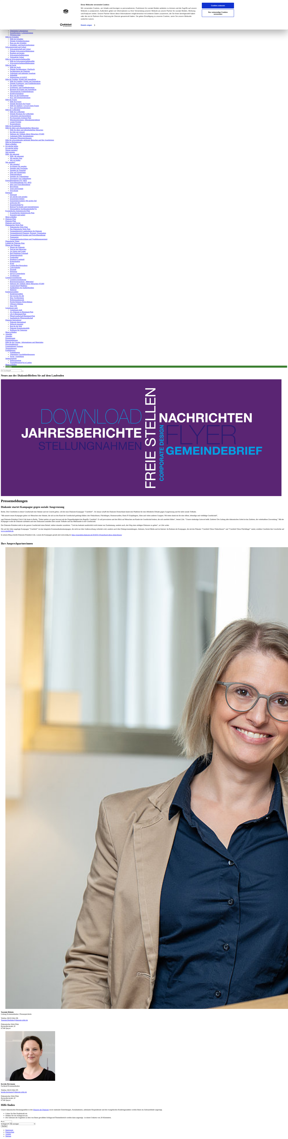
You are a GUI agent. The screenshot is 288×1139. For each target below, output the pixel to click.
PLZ (2, 1121)
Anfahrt (8, 1134)
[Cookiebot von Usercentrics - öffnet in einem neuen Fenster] (66, 25)
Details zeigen (86, 25)
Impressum (9, 1130)
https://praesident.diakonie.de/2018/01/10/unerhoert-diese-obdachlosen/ (97, 535)
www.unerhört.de (7, 531)
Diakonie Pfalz (10, 219)
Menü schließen (11, 144)
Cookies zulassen (218, 6)
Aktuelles (8, 334)
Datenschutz (9, 1132)
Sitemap (8, 1136)
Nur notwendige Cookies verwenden (218, 13)
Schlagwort (5, 1124)
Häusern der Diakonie (41, 1110)
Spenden (8, 367)
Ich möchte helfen (11, 146)
